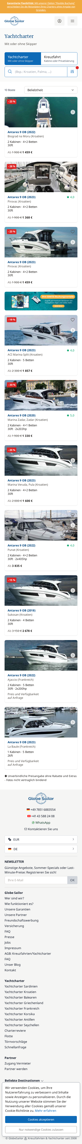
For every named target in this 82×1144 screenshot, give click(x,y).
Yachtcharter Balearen (21, 997)
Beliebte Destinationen (23, 1081)
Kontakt (10, 970)
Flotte (9, 1036)
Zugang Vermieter (18, 1063)
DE (16, 849)
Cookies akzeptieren (41, 1119)
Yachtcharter (42, 953)
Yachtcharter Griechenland (24, 1003)
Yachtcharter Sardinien (21, 986)
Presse (9, 937)
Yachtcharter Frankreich (22, 1008)
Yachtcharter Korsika (20, 1014)
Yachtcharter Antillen (20, 1019)
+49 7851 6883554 (43, 809)
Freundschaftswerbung (22, 920)
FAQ (7, 931)
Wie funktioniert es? (19, 904)
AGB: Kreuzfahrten (18, 953)
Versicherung (14, 926)
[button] (41, 72)
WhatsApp (42, 822)
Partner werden (16, 1069)
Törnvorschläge (16, 1042)
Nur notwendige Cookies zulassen (41, 1129)
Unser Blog (13, 964)
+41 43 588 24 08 (43, 816)
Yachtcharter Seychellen (22, 1025)
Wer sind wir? (14, 898)
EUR (16, 839)
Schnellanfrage (15, 1047)
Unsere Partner (16, 915)
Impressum (13, 948)
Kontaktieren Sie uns (43, 829)
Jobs (8, 942)
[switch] (72, 101)
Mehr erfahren (45, 1111)
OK (72, 880)
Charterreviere (15, 1030)
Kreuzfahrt (59, 59)
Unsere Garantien (17, 909)
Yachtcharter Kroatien (20, 992)
